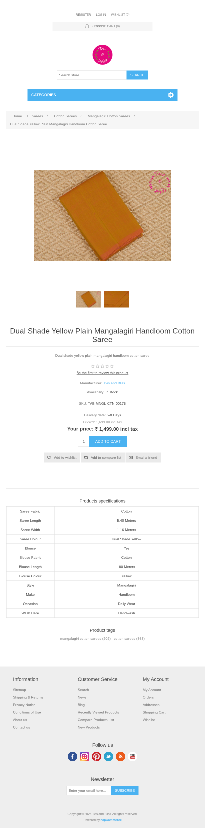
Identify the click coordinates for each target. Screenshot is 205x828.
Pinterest (96, 756)
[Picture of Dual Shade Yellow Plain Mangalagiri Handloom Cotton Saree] (88, 299)
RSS (120, 756)
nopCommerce (111, 820)
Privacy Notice (24, 705)
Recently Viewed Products (98, 712)
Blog (81, 705)
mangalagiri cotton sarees (80, 638)
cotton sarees (124, 638)
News (82, 697)
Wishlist (149, 720)
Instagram (84, 756)
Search (83, 690)
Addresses (151, 705)
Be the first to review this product (102, 373)
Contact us (21, 727)
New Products (89, 727)
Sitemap (19, 690)
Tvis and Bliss (114, 383)
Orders (148, 697)
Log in (101, 14)
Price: (87, 422)
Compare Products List (96, 720)
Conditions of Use (27, 712)
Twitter (108, 756)
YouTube (132, 756)
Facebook (72, 756)
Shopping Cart (154, 712)
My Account (152, 690)
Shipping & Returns (28, 697)
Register (83, 14)
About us (20, 720)
